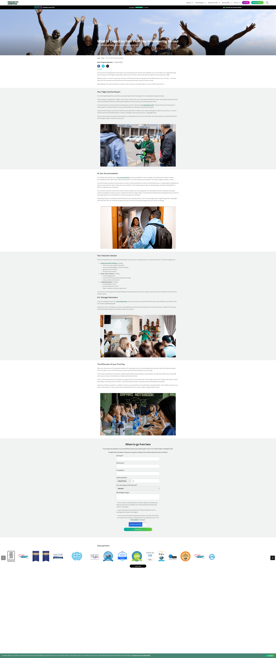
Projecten (188, 3)
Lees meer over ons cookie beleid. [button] (141, 655)
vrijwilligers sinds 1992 (48, 7)
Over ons (236, 3)
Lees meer (138, 566)
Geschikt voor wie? (213, 3)
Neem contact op (257, 3)
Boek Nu (246, 3)
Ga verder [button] (269, 655)
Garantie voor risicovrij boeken (233, 7)
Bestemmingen (200, 3)
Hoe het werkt (225, 3)
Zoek (267, 2)
